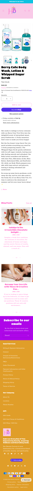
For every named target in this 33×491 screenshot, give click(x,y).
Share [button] (5, 189)
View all (29, 203)
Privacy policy (11, 482)
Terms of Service (9, 386)
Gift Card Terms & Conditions (13, 419)
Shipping (3, 87)
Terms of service (22, 482)
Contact (6, 352)
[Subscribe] (28, 335)
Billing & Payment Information (14, 348)
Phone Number (8, 404)
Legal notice (23, 487)
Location (6, 401)
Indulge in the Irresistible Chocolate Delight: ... (16, 229)
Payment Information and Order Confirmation (14, 370)
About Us (6, 397)
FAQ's (5, 361)
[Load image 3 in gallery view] (25, 60)
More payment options (16, 113)
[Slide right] (31, 60)
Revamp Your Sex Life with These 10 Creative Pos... (16, 286)
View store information (11, 122)
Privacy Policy (8, 375)
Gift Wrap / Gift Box (10, 423)
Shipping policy (10, 484)
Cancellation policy (13, 487)
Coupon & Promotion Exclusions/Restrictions (11, 356)
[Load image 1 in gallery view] (8, 60)
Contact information (23, 484)
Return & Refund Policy (11, 378)
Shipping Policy (8, 382)
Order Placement (9, 365)
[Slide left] (1, 60)
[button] (3, 11)
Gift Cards (6, 415)
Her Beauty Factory (13, 479)
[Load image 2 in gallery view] (16, 60)
